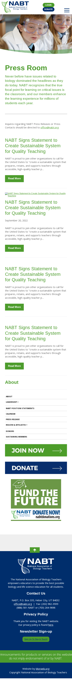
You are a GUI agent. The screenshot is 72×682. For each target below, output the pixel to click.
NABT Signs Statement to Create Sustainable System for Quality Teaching (32, 146)
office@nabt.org (50, 127)
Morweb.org (43, 668)
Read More (14, 178)
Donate (48, 9)
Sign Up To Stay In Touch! (36, 639)
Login (48, 5)
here (50, 624)
